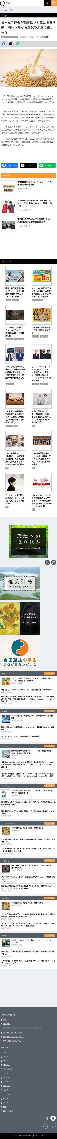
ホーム (5, 1020)
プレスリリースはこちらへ (12, 1033)
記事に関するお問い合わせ (12, 1041)
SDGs (5, 1052)
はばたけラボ (8, 1111)
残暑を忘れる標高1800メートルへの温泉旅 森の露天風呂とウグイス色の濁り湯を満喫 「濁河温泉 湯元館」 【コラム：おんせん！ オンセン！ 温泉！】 (28, 699)
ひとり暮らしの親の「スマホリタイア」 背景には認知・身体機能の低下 (27, 690)
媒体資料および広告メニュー (13, 1037)
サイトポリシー (17, 1028)
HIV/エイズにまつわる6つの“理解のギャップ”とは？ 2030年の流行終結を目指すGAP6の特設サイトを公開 (42, 500)
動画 (4, 1107)
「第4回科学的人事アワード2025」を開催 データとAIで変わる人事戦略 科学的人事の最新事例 (41, 458)
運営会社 (6, 1024)
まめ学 (5, 1090)
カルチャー (43, 336)
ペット (5, 1098)
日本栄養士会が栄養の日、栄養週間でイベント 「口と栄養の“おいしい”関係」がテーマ (35, 203)
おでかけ (35, 336)
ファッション (8, 1069)
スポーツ (6, 1082)
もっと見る (50, 674)
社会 (15, 426)
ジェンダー (7, 1056)
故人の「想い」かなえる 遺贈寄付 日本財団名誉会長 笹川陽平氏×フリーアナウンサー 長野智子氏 (41, 416)
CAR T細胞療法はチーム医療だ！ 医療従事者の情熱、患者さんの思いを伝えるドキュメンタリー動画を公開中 (14, 458)
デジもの (6, 1094)
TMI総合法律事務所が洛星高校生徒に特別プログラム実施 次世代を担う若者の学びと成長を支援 (14, 416)
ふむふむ (9, 339)
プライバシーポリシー (33, 1028)
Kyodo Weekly (42, 37)
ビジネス (15, 300)
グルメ (4, 37)
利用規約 (6, 1028)
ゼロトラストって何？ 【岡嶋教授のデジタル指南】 (20, 736)
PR (33, 426)
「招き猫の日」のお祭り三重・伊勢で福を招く (41, 330)
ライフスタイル (12, 37)
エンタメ (6, 1065)
